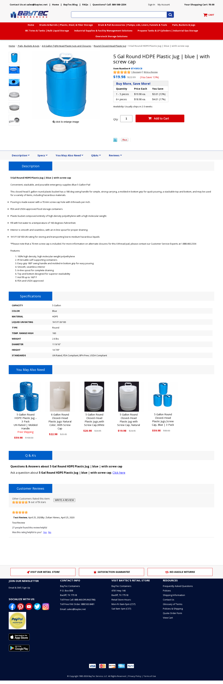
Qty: (115, 119)
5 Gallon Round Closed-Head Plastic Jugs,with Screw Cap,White (94, 420)
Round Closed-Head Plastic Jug (110, 45)
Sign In (151, 4)
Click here (119, 473)
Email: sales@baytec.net (73, 609)
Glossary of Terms (172, 604)
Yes (45, 532)
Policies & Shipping (173, 608)
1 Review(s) (136, 72)
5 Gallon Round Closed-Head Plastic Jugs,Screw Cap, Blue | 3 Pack (163, 419)
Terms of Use (149, 676)
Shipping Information (174, 595)
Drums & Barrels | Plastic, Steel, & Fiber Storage (66, 24)
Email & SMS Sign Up (19, 587)
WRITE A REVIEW (64, 500)
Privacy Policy (134, 676)
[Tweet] (115, 141)
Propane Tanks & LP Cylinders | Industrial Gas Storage (168, 30)
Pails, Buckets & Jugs (183, 24)
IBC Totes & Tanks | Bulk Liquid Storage (47, 30)
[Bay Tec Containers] (30, 18)
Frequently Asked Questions (178, 586)
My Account (164, 4)
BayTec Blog (70, 4)
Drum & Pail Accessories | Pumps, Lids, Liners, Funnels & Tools (132, 24)
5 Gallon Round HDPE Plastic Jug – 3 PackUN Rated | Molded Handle (25, 423)
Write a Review (151, 72)
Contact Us (168, 599)
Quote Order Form (172, 613)
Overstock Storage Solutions (111, 36)
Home (55, 4)
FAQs (85, 4)
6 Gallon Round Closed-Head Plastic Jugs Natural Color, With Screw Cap (59, 421)
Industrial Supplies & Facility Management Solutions (103, 30)
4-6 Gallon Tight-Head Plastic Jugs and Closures (66, 45)
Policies (167, 590)
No (49, 532)
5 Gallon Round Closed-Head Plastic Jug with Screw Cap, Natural (128, 420)
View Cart (168, 617)
